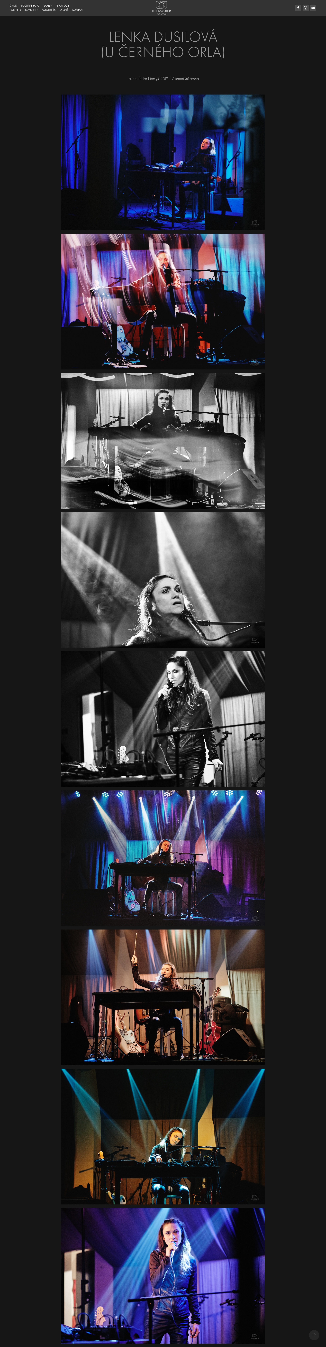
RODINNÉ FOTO (30, 5)
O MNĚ (64, 9)
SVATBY (48, 5)
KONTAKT (77, 9)
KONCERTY (31, 9)
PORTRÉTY (15, 9)
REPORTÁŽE (62, 5)
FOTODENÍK (49, 9)
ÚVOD (13, 5)
